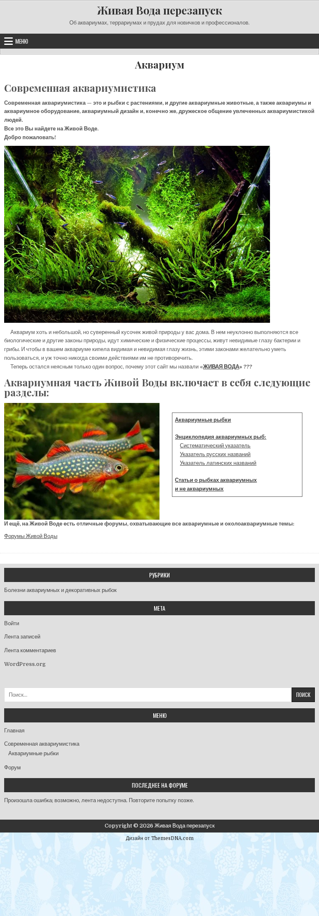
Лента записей (22, 637)
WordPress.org (25, 664)
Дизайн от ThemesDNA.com (160, 838)
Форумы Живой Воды (30, 536)
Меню (21, 41)
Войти (11, 623)
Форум (12, 767)
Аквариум (159, 65)
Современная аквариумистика (41, 744)
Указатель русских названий (215, 454)
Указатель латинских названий (218, 463)
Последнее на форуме (160, 785)
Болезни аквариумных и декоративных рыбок (60, 590)
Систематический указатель (215, 445)
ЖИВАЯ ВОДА (221, 366)
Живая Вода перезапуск (159, 10)
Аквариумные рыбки (203, 420)
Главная (14, 730)
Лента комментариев (30, 650)
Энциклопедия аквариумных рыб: (220, 437)
